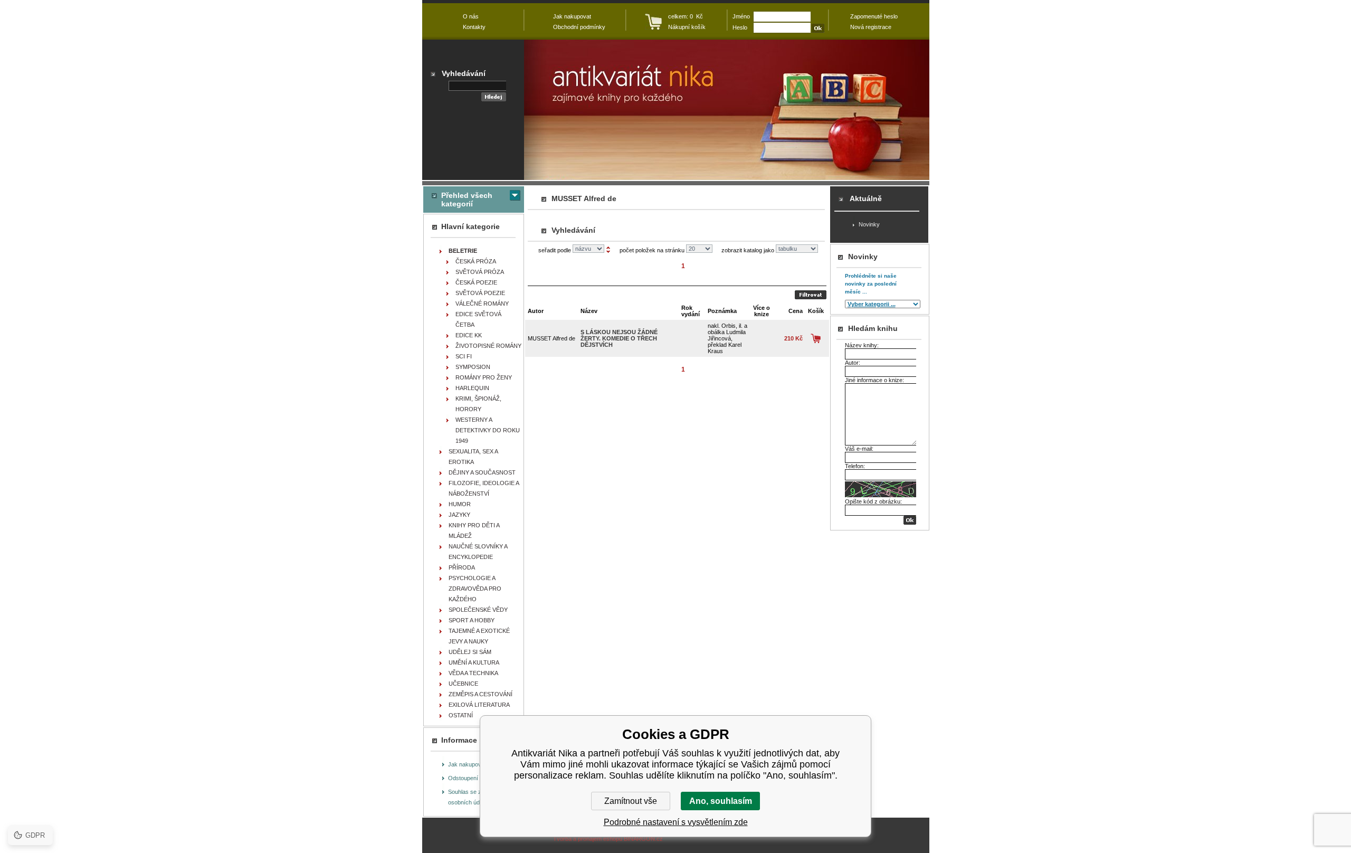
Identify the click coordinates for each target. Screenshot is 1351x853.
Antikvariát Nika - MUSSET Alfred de (726, 110)
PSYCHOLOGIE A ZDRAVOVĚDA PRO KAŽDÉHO (475, 588)
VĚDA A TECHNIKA (473, 673)
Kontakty (474, 27)
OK (909, 520)
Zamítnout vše (630, 801)
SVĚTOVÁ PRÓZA (479, 272)
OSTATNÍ (461, 715)
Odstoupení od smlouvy (478, 778)
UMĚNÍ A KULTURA (474, 662)
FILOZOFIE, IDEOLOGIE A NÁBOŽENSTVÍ (484, 488)
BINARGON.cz (643, 839)
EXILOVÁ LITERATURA (479, 705)
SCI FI (463, 356)
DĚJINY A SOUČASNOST (482, 472)
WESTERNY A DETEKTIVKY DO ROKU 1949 (487, 430)
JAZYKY (459, 514)
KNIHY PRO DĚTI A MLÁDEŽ (474, 530)
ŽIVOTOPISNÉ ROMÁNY (488, 346)
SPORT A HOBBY (471, 620)
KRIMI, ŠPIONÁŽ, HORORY (478, 403)
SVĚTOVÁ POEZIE (480, 293)
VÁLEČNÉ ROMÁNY (482, 303)
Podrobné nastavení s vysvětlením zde (676, 822)
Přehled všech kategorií (466, 199)
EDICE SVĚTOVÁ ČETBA (478, 319)
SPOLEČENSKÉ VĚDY (478, 609)
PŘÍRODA (462, 567)
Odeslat (810, 294)
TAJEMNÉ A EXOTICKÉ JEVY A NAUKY (479, 636)
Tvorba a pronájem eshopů (587, 839)
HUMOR (460, 504)
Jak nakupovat (467, 764)
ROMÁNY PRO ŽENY (483, 377)
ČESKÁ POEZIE (476, 282)
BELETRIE (463, 251)
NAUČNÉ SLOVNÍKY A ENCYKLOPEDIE (478, 551)
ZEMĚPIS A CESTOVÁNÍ (480, 694)
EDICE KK (468, 335)
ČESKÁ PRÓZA (475, 261)
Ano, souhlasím (720, 801)
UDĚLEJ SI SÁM (470, 652)
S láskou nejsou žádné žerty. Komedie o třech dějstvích (619, 338)
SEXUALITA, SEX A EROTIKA (473, 456)
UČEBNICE (463, 683)
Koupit (816, 338)
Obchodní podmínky (579, 27)
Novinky (869, 224)
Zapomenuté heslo (874, 16)
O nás (471, 16)
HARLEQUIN (472, 388)
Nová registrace (870, 27)
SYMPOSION (472, 367)
